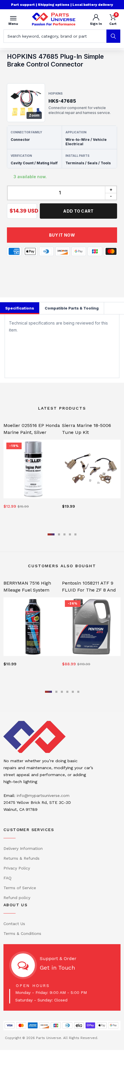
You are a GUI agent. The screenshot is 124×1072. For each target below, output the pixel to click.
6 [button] (78, 692)
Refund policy (16, 897)
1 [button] (51, 534)
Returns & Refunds (21, 858)
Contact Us (14, 923)
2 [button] (59, 534)
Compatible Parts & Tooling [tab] (72, 308)
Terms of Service (19, 887)
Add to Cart (78, 211)
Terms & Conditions (22, 933)
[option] (32, 471)
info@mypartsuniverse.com (43, 795)
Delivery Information (23, 848)
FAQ (7, 878)
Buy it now (62, 235)
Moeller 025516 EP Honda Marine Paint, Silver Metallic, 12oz (31, 432)
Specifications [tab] (19, 308)
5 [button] (75, 534)
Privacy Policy (16, 868)
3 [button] (64, 534)
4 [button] (70, 534)
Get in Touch (57, 967)
